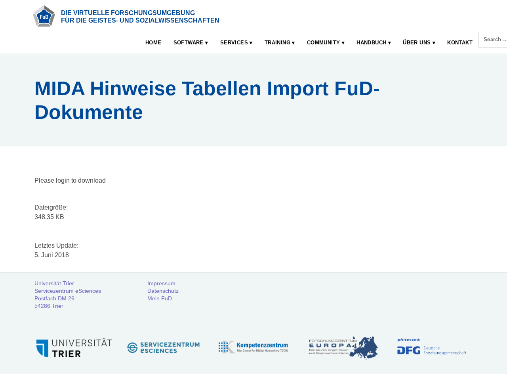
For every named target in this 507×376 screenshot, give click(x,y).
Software (188, 43)
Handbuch (371, 43)
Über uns (417, 43)
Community (323, 43)
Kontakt (460, 43)
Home (153, 43)
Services (234, 43)
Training (277, 43)
